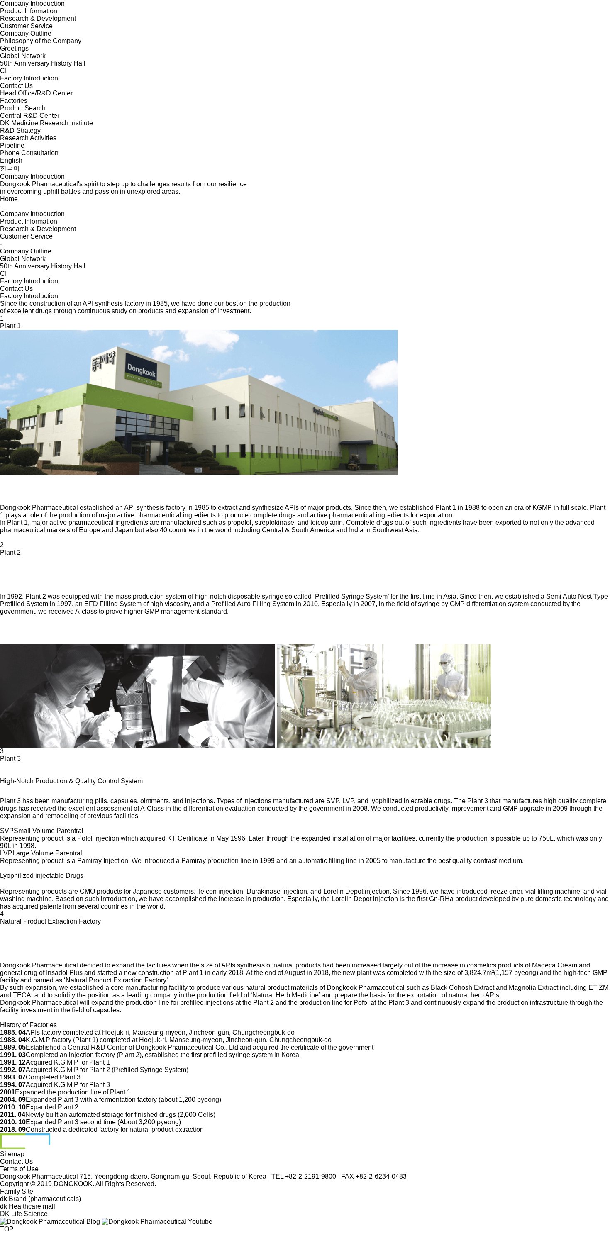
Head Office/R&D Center (36, 93)
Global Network (23, 55)
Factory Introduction (29, 78)
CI (3, 70)
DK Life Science (24, 1213)
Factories (13, 100)
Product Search (23, 108)
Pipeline (12, 145)
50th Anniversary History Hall (42, 63)
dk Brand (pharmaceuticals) (40, 1198)
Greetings (14, 48)
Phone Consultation (29, 152)
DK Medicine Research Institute (46, 123)
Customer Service (26, 25)
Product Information (28, 11)
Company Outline (25, 33)
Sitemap (12, 1153)
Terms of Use (19, 1168)
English (11, 160)
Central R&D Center (29, 115)
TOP (7, 1229)
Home (9, 198)
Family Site (16, 1191)
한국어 (10, 168)
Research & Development (38, 18)
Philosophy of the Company (40, 40)
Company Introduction (32, 3)
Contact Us (16, 85)
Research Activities (28, 137)
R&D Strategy (20, 130)
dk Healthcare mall (27, 1206)
